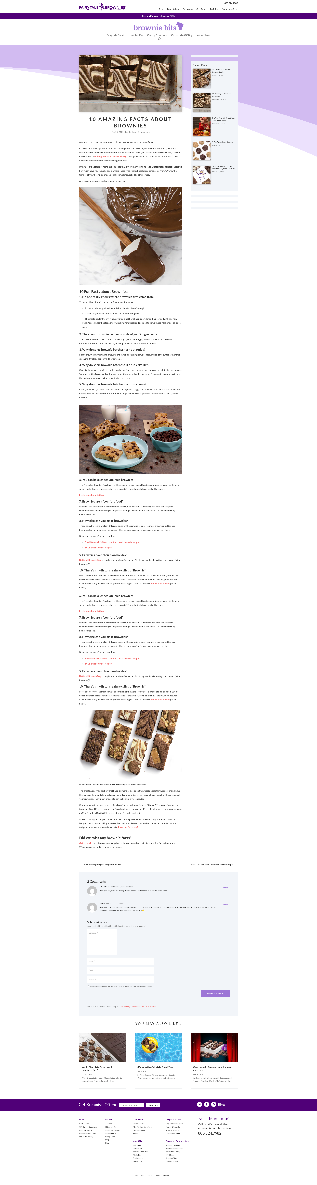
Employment (138, 1158)
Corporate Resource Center (178, 1141)
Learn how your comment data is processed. (138, 1006)
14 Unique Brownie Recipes (98, 547)
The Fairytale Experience (158, 16)
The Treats (138, 1119)
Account (108, 1124)
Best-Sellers (173, 9)
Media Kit (137, 1155)
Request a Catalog (112, 1130)
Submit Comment (215, 993)
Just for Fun (136, 35)
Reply (225, 887)
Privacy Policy (139, 1175)
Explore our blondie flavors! (93, 495)
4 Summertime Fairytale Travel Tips (155, 1067)
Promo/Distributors (140, 1152)
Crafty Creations (157, 35)
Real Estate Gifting (173, 1152)
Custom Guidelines (173, 1133)
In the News (204, 35)
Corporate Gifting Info (174, 1124)
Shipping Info (110, 1127)
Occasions (188, 9)
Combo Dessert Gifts (87, 1133)
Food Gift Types (85, 1130)
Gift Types (201, 9)
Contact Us (137, 1161)
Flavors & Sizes (139, 1124)
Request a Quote (172, 1130)
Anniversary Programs (174, 1148)
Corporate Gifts (229, 9)
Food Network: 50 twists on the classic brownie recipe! (112, 542)
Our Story (137, 1145)
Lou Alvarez (105, 886)
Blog (161, 9)
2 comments (144, 132)
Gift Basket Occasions (88, 1127)
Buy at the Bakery (86, 1137)
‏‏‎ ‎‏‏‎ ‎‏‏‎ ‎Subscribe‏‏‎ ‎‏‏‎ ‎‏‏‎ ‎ (153, 1105)
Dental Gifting (171, 1158)
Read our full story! (128, 827)
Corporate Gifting (182, 35)
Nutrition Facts (139, 1130)
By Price (214, 9)
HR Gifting (170, 1155)
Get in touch (85, 843)
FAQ (107, 1140)
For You (108, 1119)
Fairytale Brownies (160, 583)
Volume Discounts (173, 1127)
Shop (81, 1119)
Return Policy (110, 1133)
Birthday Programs (173, 1145)
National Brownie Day (90, 560)
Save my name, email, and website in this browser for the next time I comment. (121, 986)
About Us (137, 1141)
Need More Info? (213, 1118)
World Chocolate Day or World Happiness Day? (97, 1068)
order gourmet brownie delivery (110, 156)
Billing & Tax (110, 1137)
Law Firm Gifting (172, 1161)
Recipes (136, 1133)
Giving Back (137, 1148)
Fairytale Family (116, 35)
